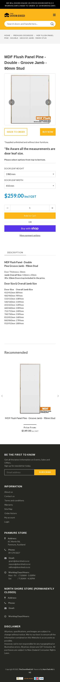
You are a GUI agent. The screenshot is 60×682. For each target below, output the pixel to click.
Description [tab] (15, 252)
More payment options (30, 235)
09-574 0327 (14, 553)
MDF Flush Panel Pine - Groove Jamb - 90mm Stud (30, 418)
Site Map (8, 509)
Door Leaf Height (14, 168)
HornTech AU (48, 669)
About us (8, 492)
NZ (30, 672)
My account (9, 517)
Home (7, 35)
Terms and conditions (14, 500)
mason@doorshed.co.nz (19, 564)
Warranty (8, 504)
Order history (10, 513)
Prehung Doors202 (23, 35)
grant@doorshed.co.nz (19, 561)
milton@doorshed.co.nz (19, 567)
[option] (30, 99)
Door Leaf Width (13, 180)
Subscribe (45, 472)
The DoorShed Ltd (26, 669)
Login (6, 522)
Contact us (9, 496)
